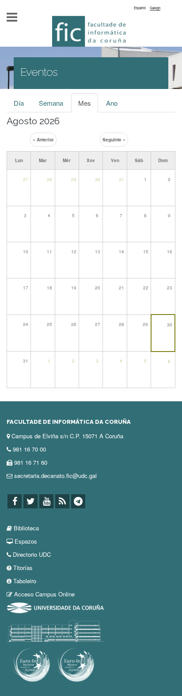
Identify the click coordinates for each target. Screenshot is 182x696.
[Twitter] (30, 501)
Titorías (23, 567)
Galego (155, 7)
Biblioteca (26, 528)
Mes (88, 105)
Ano (112, 102)
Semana (51, 102)
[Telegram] (78, 501)
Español (140, 7)
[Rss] (62, 501)
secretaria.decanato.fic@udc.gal (55, 475)
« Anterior (43, 140)
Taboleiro (24, 581)
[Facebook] (15, 501)
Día (19, 102)
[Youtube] (46, 501)
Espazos (26, 541)
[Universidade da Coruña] (55, 607)
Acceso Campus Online (44, 594)
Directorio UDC (32, 554)
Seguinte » (113, 140)
